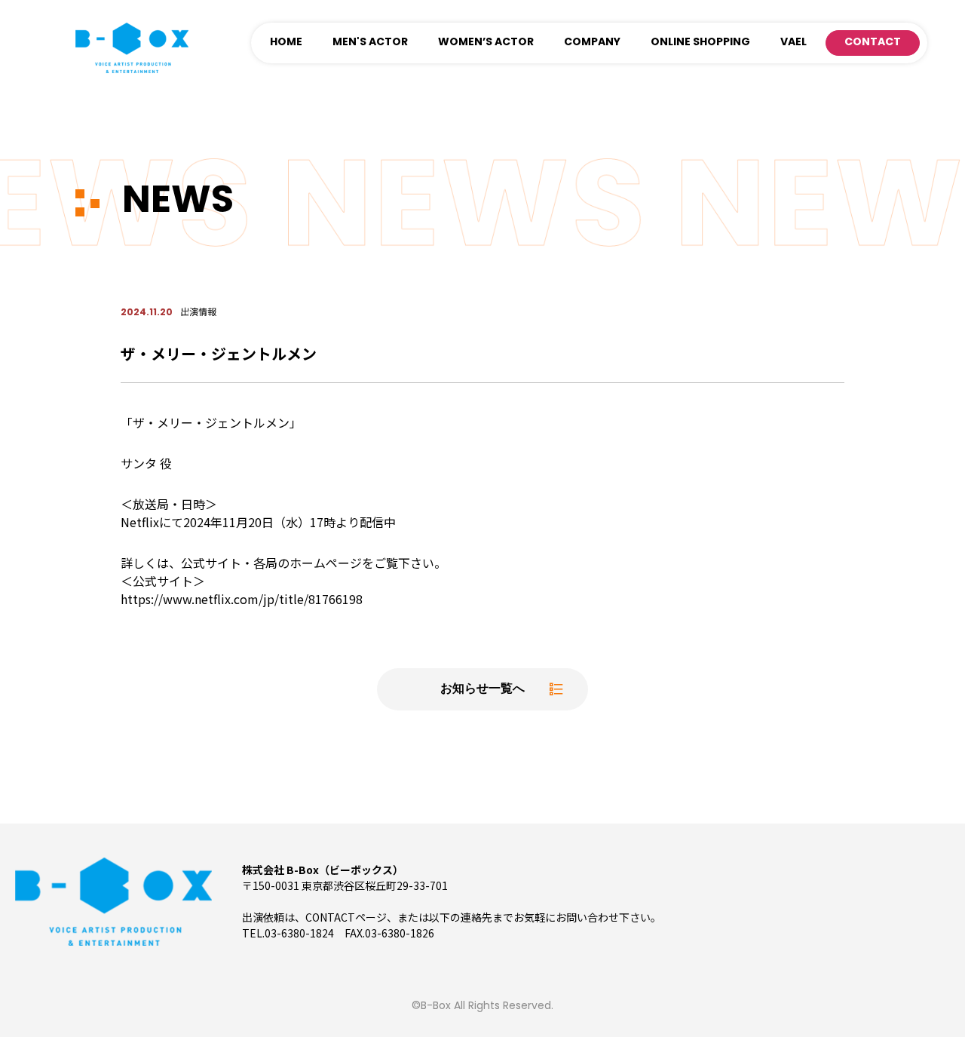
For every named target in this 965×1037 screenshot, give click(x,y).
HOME (286, 42)
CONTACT (872, 42)
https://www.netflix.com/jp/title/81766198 (242, 599)
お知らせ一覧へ (482, 689)
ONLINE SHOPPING (700, 42)
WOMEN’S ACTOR (486, 42)
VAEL (793, 42)
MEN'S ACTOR (370, 42)
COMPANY (592, 42)
